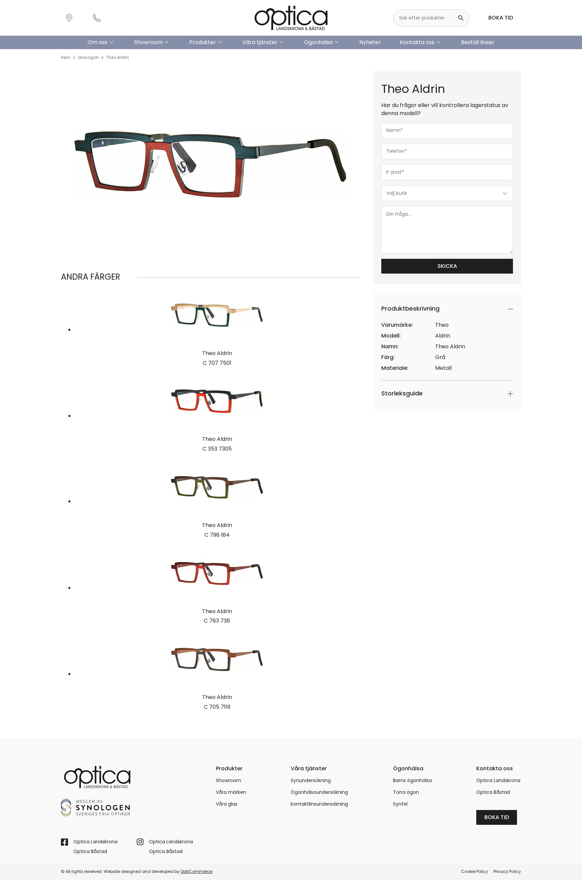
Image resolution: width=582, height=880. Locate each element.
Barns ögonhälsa (412, 780)
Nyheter (370, 42)
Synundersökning (311, 780)
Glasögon (88, 57)
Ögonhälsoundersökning (319, 792)
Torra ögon (406, 792)
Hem (65, 57)
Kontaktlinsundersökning (319, 804)
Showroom (148, 42)
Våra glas (226, 804)
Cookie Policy (474, 871)
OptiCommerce (196, 871)
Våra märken (231, 792)
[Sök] (460, 18)
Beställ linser (477, 42)
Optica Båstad (493, 792)
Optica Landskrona (498, 780)
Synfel (400, 804)
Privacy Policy (507, 871)
